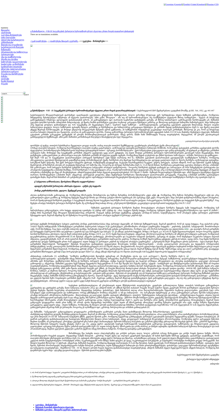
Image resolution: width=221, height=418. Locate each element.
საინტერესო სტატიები (11, 67)
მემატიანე (5, 50)
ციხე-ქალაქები (8, 37)
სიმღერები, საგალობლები (14, 62)
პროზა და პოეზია (9, 59)
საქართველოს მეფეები (12, 47)
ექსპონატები (7, 42)
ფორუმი (5, 79)
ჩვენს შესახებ (7, 81)
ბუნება (4, 76)
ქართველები (7, 54)
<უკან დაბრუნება (38, 41)
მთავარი (5, 30)
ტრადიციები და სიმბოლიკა (14, 52)
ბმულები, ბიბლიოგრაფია (13, 69)
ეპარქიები (6, 33)
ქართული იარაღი (10, 71)
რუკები (4, 84)
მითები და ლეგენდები (12, 45)
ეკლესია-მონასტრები (11, 35)
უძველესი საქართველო (12, 40)
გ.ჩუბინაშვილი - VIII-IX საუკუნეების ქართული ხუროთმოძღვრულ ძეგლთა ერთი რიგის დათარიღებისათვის (82, 31)
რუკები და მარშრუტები (12, 74)
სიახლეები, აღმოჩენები (12, 64)
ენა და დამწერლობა (11, 57)
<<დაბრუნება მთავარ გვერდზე (63, 41)
